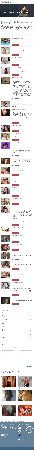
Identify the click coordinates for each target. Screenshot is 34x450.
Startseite (25, 2)
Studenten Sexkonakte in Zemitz (19, 421)
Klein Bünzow (17, 327)
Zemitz (23, 38)
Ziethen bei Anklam (17, 334)
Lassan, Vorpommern (17, 319)
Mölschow (17, 337)
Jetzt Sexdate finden (29, 366)
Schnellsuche (12, 425)
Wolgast (17, 322)
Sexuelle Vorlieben (13, 428)
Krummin (17, 331)
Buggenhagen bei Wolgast (17, 329)
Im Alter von (3, 346)
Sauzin (17, 318)
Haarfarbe (3, 359)
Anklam (17, 338)
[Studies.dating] (7, 2)
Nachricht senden (15, 64)
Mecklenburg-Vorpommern (11, 421)
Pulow (17, 312)
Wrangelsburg (17, 333)
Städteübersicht (30, 2)
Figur (2, 356)
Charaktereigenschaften (14, 427)
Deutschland (5, 421)
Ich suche (3, 343)
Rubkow (17, 315)
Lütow (17, 330)
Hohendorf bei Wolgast (17, 316)
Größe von (3, 349)
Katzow (17, 326)
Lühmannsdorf (17, 320)
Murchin (17, 323)
